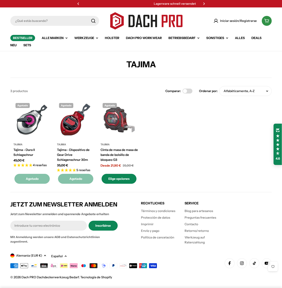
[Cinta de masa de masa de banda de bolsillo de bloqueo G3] (119, 119)
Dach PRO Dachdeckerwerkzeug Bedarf (50, 277)
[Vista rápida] (45, 110)
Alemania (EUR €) (29, 255)
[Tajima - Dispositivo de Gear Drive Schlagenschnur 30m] (75, 119)
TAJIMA (18, 144)
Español (57, 256)
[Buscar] (93, 20)
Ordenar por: (208, 91)
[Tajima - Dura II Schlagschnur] (32, 119)
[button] (78, 3)
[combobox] (54, 21)
